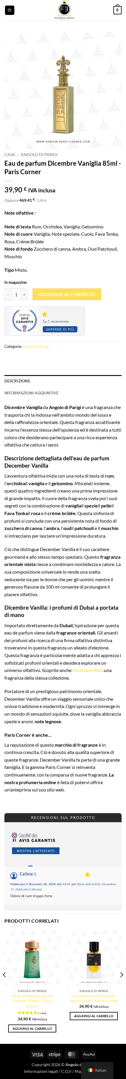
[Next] (121, 986)
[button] (9, 10)
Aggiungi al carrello (66, 294)
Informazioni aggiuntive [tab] (31, 393)
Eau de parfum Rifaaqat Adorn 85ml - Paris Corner (93, 998)
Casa (9, 154)
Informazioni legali (41, 1071)
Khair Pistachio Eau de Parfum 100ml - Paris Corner (32, 1000)
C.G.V (66, 1071)
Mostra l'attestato (36, 851)
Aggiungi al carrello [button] (32, 1028)
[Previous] (4, 986)
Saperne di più (60, 329)
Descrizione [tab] (17, 381)
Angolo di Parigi (39, 154)
